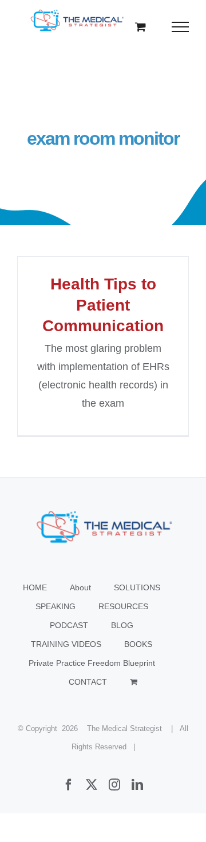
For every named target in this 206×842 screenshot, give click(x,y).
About (80, 587)
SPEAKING (55, 606)
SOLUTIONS (137, 587)
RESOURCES (123, 606)
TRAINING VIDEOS (66, 644)
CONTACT (88, 681)
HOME (35, 587)
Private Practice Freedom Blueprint (92, 663)
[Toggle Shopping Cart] (140, 27)
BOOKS (138, 644)
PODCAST (69, 625)
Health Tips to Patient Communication (103, 305)
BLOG (122, 625)
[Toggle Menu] (180, 27)
